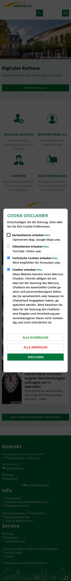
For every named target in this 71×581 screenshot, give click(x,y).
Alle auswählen (35, 337)
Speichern (36, 357)
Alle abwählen (36, 347)
